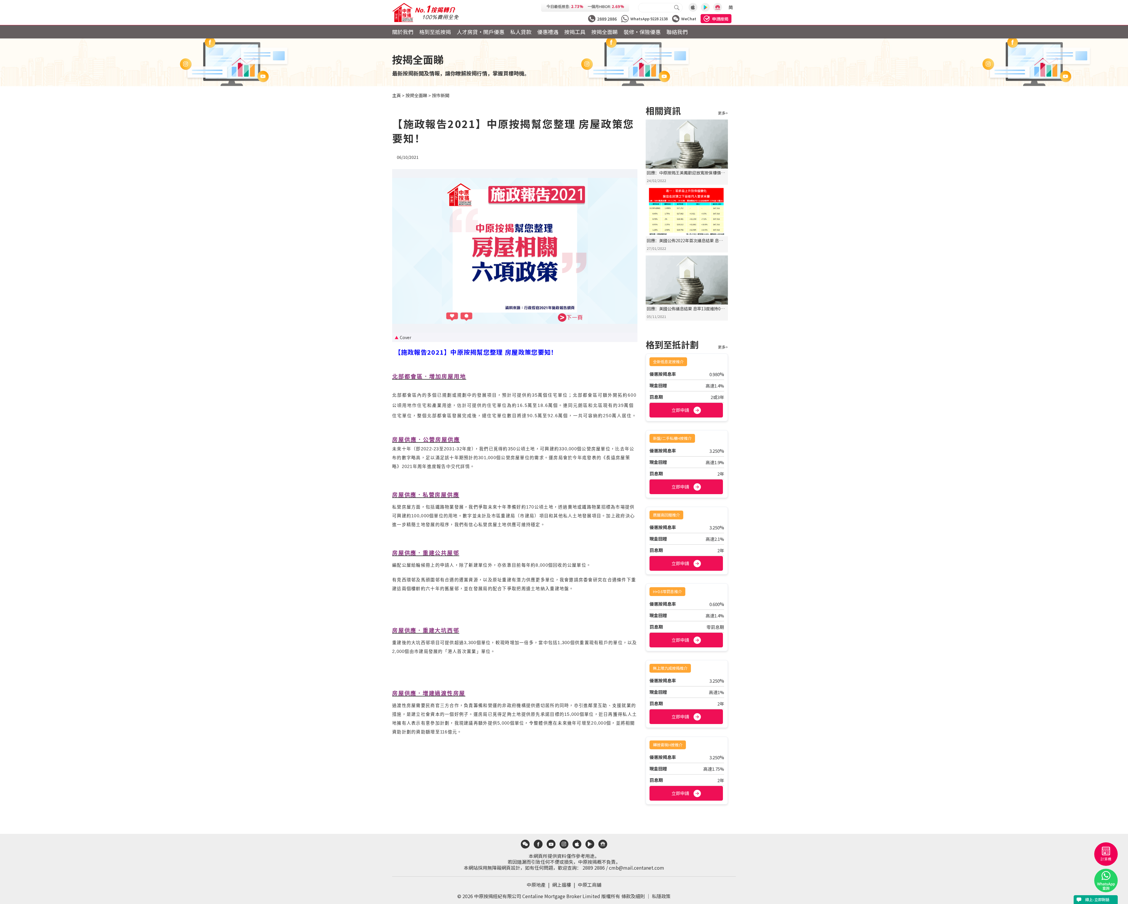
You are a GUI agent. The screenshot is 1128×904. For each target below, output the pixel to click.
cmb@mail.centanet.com (636, 867)
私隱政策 (661, 896)
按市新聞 (440, 95)
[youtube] (551, 844)
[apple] (577, 844)
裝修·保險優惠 (642, 32)
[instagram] (564, 844)
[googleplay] (589, 844)
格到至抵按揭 (435, 32)
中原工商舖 (589, 884)
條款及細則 (633, 896)
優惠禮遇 (547, 32)
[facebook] (538, 844)
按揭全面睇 (604, 32)
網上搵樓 (564, 884)
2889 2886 (594, 867)
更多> (723, 113)
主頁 (396, 95)
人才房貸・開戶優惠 (480, 32)
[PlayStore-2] (717, 7)
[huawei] (602, 844)
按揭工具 (574, 32)
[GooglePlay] (705, 7)
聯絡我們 (677, 32)
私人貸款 (520, 32)
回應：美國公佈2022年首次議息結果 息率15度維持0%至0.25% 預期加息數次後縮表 (685, 243)
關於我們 (402, 32)
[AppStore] (693, 7)
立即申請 (680, 410)
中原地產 (539, 884)
